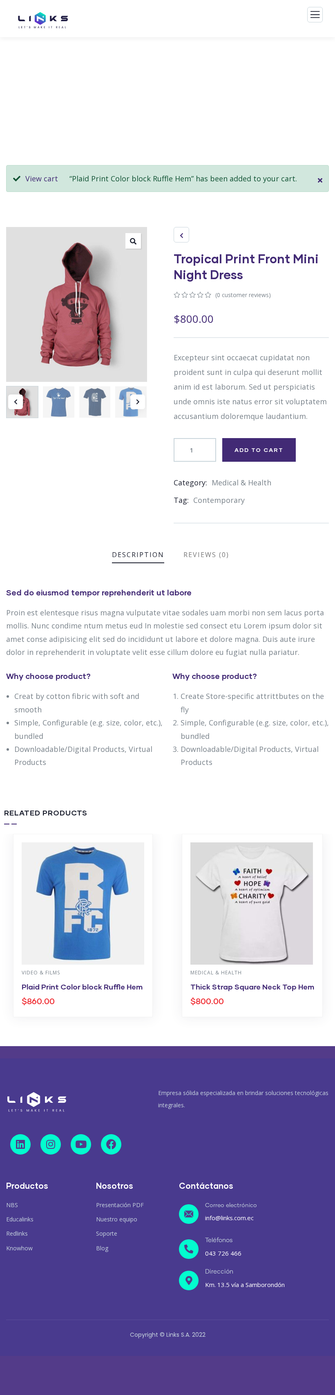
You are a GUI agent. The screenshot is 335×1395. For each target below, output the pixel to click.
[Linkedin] (20, 1144)
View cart (41, 178)
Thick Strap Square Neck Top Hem (252, 986)
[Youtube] (81, 1144)
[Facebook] (111, 1144)
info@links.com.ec (229, 1218)
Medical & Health (241, 482)
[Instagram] (50, 1144)
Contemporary (219, 500)
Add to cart (259, 449)
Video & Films (41, 972)
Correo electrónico (231, 1205)
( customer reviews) (243, 295)
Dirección (219, 1272)
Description (138, 554)
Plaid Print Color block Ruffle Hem (82, 986)
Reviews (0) (206, 554)
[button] (137, 401)
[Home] (36, 1102)
